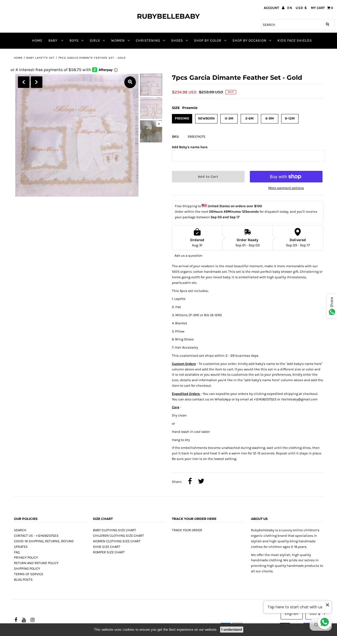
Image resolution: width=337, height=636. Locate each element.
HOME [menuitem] (37, 40)
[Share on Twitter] (201, 482)
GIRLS (95, 40)
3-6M (249, 118)
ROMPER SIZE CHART (109, 552)
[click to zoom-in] (130, 82)
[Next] (36, 82)
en (289, 8)
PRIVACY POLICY (26, 557)
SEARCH (20, 530)
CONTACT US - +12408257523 (36, 536)
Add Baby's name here (189, 147)
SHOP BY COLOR (207, 40)
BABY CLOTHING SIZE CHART (114, 530)
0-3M (229, 118)
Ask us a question (188, 255)
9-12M (290, 118)
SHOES (177, 40)
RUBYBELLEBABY (168, 16)
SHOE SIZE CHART (106, 547)
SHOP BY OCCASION (249, 40)
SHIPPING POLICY (27, 568)
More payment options (286, 188)
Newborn (206, 118)
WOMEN (118, 40)
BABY (53, 40)
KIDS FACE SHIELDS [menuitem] (294, 40)
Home (18, 57)
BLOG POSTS (23, 580)
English (292, 614)
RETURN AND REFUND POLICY (36, 563)
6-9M (269, 118)
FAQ (16, 552)
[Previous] (23, 82)
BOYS (74, 40)
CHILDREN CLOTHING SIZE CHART (118, 536)
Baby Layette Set (40, 57)
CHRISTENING (148, 40)
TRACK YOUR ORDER (187, 530)
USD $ (301, 8)
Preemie (182, 118)
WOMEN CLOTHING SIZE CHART (117, 541)
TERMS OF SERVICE (28, 574)
